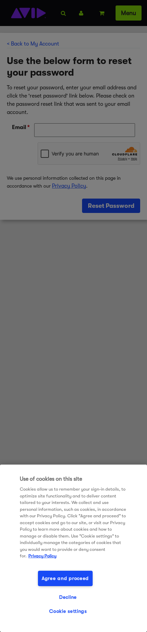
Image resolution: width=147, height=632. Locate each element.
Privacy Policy (42, 555)
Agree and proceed (65, 578)
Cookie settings (68, 611)
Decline (68, 597)
